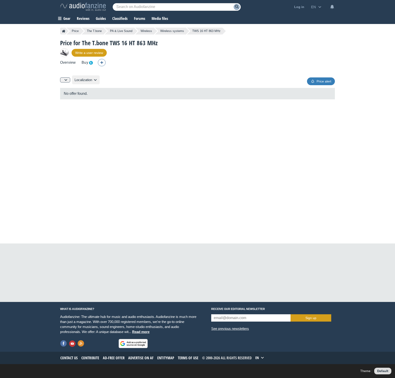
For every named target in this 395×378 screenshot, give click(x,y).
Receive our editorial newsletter (238, 309)
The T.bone (94, 31)
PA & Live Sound (121, 31)
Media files (160, 18)
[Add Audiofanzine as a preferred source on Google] (133, 343)
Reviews (83, 18)
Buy (85, 62)
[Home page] (63, 31)
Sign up (310, 318)
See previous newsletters (230, 328)
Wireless (146, 31)
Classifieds (120, 18)
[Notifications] (332, 7)
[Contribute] (102, 62)
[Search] (237, 7)
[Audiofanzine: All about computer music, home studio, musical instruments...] (83, 7)
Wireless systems (172, 31)
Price (75, 31)
